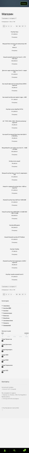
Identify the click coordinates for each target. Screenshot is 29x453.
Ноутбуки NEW (7, 308)
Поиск (14, 450)
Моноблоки (6, 318)
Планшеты (6, 323)
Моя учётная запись (5, 450)
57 (22, 26)
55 (16, 26)
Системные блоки (8, 320)
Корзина (22, 449)
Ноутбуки (5, 310)
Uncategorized (7, 325)
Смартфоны (6, 305)
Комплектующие (7, 313)
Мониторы (6, 315)
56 (19, 26)
